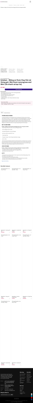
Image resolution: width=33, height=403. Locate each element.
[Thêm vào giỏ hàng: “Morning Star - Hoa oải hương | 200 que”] (9, 364)
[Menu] (31, 2)
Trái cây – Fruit (19, 400)
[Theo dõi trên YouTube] (18, 398)
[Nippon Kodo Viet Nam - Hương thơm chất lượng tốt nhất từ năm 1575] (5, 1)
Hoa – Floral (21, 388)
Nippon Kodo (7, 78)
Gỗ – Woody (21, 387)
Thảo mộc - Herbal (16, 5)
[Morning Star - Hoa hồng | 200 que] (5, 198)
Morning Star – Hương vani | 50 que (5, 297)
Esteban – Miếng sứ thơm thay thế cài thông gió (10, 126)
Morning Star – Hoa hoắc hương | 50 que (15, 297)
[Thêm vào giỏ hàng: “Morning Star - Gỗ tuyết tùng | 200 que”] (31, 298)
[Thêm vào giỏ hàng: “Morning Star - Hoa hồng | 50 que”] (20, 364)
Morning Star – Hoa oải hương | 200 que (5, 363)
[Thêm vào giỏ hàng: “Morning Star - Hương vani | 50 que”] (9, 298)
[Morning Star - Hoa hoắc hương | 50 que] (16, 265)
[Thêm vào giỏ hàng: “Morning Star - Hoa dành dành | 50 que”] (20, 232)
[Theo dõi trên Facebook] (15, 398)
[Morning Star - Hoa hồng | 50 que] (16, 331)
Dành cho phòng (29, 376)
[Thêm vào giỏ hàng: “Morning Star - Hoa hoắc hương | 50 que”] (20, 298)
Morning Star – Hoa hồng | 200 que (5, 230)
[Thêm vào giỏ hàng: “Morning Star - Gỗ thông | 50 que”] (31, 232)
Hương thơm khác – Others (24, 400)
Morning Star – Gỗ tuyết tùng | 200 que (27, 297)
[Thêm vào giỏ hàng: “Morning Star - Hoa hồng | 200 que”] (9, 232)
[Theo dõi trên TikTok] (16, 398)
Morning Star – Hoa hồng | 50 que (16, 363)
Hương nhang (29, 377)
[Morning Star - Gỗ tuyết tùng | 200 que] (27, 265)
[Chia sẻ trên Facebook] (1, 106)
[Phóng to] (1, 67)
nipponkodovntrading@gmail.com (10, 390)
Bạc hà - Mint (22, 5)
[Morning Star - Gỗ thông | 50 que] (27, 198)
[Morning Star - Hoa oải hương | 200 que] (5, 331)
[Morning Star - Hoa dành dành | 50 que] (16, 198)
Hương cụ (28, 378)
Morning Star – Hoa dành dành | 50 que (16, 230)
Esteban (4, 78)
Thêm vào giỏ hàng (18, 89)
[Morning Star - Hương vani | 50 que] (5, 265)
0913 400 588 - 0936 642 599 (9, 389)
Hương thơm (11, 5)
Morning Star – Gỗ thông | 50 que (27, 230)
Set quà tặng (29, 382)
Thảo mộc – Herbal (14, 400)
